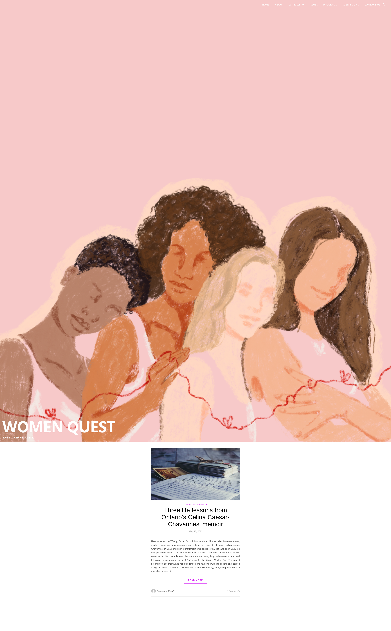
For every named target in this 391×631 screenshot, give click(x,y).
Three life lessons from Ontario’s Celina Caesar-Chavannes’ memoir (195, 517)
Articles (295, 4)
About (279, 4)
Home (265, 4)
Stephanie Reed (165, 591)
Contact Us (372, 4)
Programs (330, 4)
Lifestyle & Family (195, 504)
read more (195, 580)
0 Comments (233, 591)
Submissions (350, 4)
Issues (314, 4)
